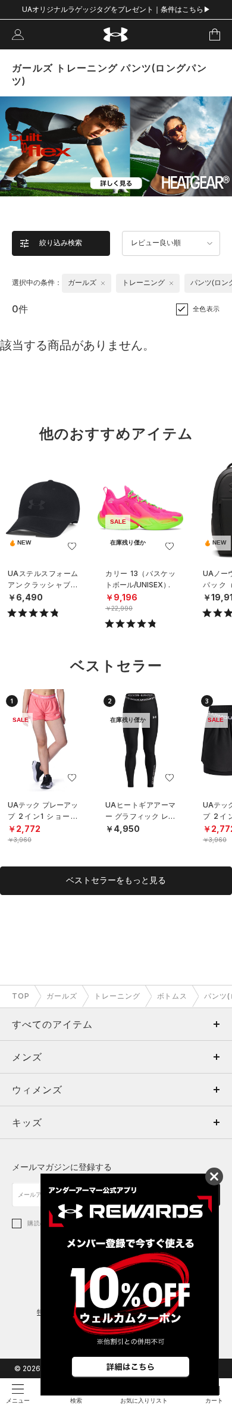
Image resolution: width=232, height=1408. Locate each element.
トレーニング (117, 995)
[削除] (102, 283)
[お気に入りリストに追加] (72, 546)
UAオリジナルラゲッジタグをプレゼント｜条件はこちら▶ (116, 9)
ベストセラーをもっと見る (116, 880)
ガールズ (61, 995)
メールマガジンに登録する (62, 1167)
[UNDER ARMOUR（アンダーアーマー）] (116, 35)
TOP (21, 995)
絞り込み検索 (60, 243)
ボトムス (172, 995)
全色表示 (206, 309)
